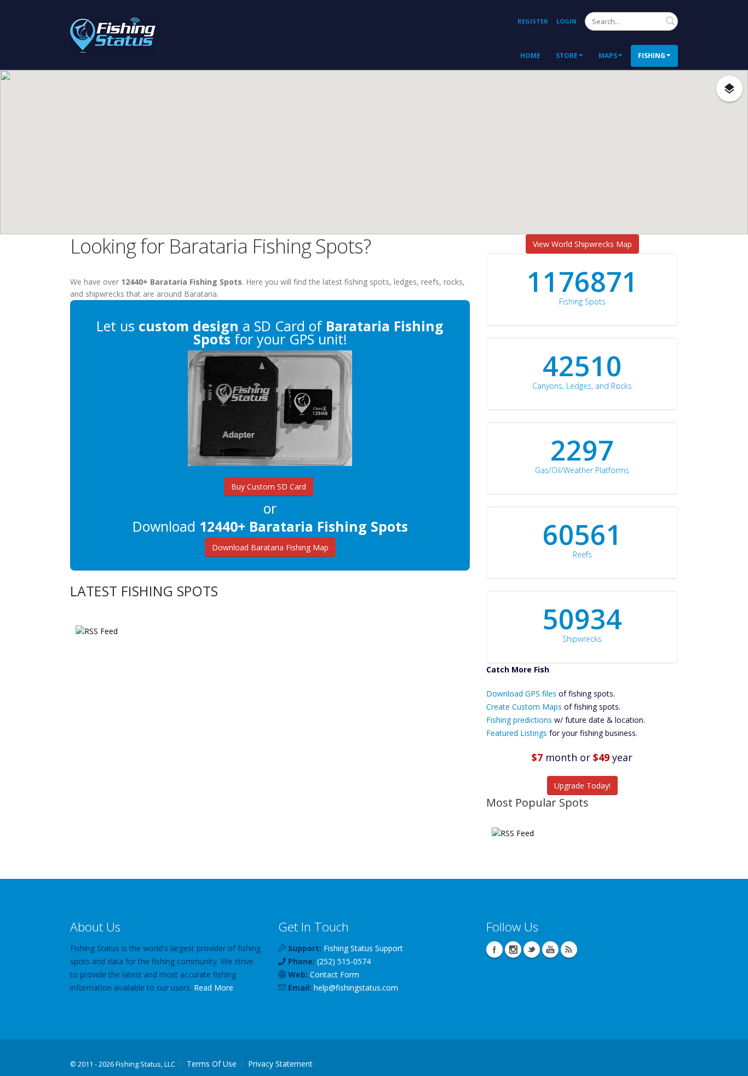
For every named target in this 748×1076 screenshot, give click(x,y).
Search (670, 21)
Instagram (513, 949)
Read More (213, 987)
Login (566, 21)
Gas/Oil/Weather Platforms (582, 470)
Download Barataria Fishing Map (270, 547)
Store (567, 55)
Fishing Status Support (363, 948)
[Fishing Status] (113, 34)
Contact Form (334, 974)
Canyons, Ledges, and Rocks (582, 386)
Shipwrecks (582, 639)
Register (532, 21)
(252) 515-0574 (344, 961)
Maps (608, 55)
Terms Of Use (212, 1063)
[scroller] (729, 1063)
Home (530, 55)
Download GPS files (521, 693)
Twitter (531, 949)
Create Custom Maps (524, 706)
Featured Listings (516, 733)
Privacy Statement (280, 1063)
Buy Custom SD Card (268, 486)
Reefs (582, 554)
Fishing (651, 55)
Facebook (494, 949)
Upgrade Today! (582, 785)
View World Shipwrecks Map (582, 244)
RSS (569, 949)
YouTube (550, 949)
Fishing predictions (519, 720)
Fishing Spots (582, 301)
